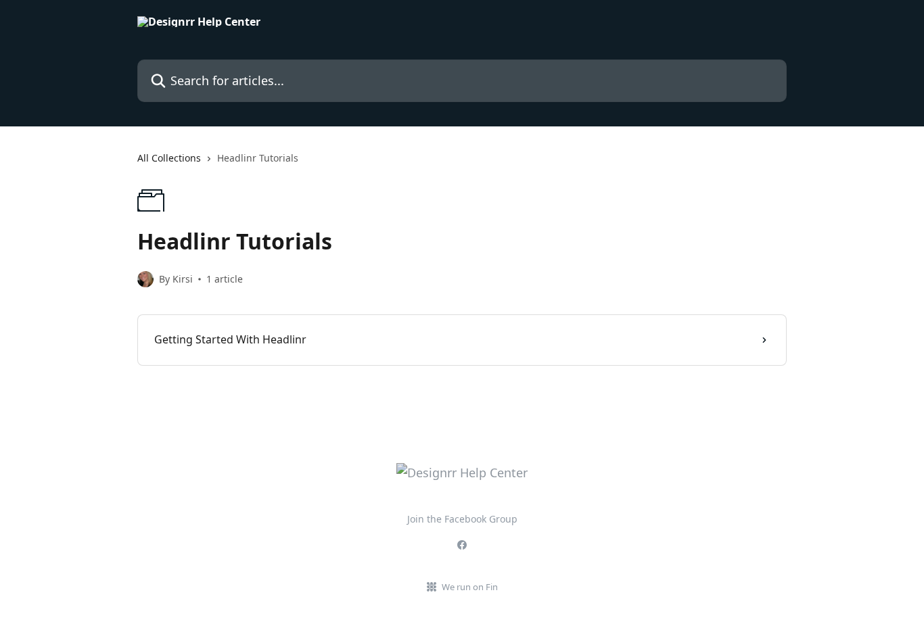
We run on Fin (470, 587)
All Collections (169, 157)
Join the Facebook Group (462, 518)
